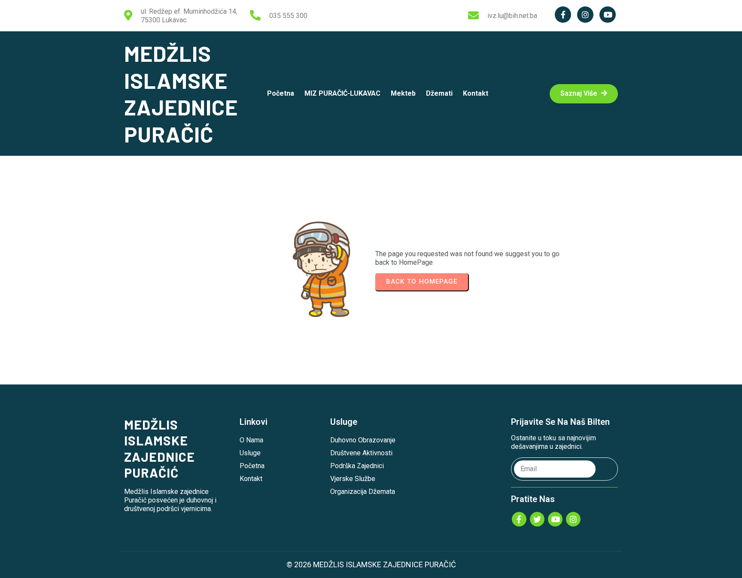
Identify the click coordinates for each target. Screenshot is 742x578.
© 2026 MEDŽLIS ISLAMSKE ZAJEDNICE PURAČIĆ (371, 564)
